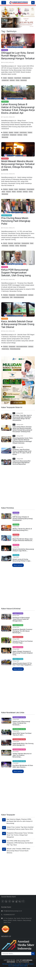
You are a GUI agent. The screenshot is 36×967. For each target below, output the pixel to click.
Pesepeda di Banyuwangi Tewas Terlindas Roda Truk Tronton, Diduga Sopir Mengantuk (20, 835)
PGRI (11, 297)
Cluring (17, 80)
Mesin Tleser (17, 243)
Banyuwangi (23, 80)
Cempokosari (13, 134)
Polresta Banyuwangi (19, 297)
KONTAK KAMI (16, 964)
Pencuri (5, 243)
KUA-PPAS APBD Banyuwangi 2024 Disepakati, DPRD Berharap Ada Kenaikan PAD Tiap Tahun (20, 843)
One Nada (19, 191)
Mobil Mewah (22, 189)
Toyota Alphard (30, 189)
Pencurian (10, 243)
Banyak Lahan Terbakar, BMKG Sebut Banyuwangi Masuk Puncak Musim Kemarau (18, 851)
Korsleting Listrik (26, 78)
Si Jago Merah (5, 134)
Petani (31, 243)
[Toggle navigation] (3, 2)
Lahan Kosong (23, 132)
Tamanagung (5, 245)
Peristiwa (5, 132)
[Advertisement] (18, 486)
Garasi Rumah (17, 78)
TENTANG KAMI (6, 964)
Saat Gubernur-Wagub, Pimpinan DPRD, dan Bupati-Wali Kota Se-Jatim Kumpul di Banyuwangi (19, 821)
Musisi (3, 191)
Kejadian (11, 132)
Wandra (14, 191)
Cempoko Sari (5, 80)
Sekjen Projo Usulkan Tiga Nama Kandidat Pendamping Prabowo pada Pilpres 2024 (20, 828)
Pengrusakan (12, 295)
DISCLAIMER (24, 964)
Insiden (5, 78)
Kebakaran (10, 78)
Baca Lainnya (18, 565)
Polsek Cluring (5, 297)
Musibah (16, 132)
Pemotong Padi (25, 243)
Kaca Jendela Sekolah (21, 295)
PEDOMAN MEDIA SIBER (20, 965)
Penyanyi (8, 191)
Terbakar (30, 132)
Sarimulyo (12, 80)
